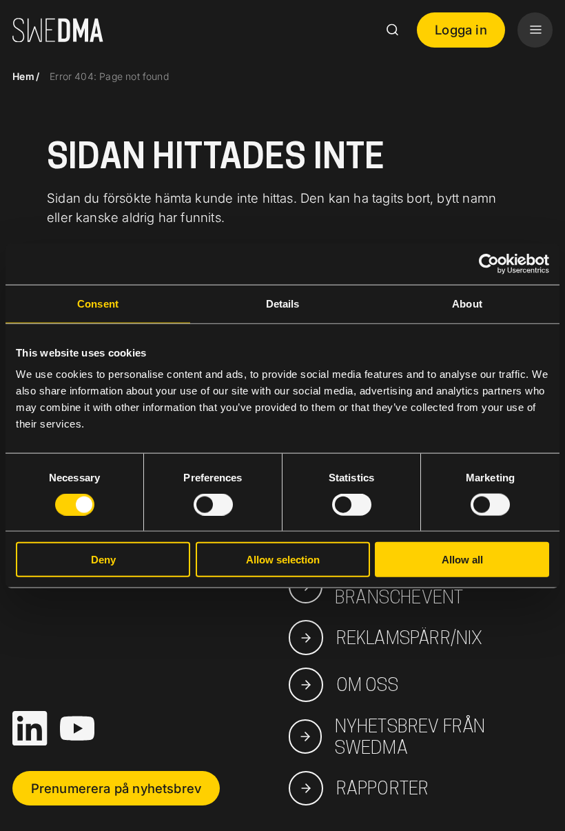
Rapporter (382, 788)
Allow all (462, 559)
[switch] (213, 504)
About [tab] (467, 303)
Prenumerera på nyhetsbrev (116, 788)
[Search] (392, 30)
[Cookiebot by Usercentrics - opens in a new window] (489, 263)
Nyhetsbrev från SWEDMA (410, 737)
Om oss (367, 684)
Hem (23, 76)
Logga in (461, 29)
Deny (103, 559)
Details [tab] (283, 303)
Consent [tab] (98, 303)
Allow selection (283, 559)
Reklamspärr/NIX (409, 637)
